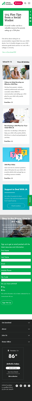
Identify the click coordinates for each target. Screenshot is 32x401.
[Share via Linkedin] (25, 387)
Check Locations (16, 206)
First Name (5, 250)
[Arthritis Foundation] (7, 3)
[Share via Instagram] (21, 387)
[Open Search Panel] (25, 3)
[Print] (30, 21)
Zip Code (4, 277)
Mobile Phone (6, 270)
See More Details (13, 372)
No (4, 290)
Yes (4, 287)
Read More (7, 102)
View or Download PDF (9, 52)
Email (3, 263)
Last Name (5, 257)
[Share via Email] (30, 18)
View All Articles (23, 62)
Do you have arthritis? (9, 283)
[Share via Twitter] (30, 15)
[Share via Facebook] (30, 11)
